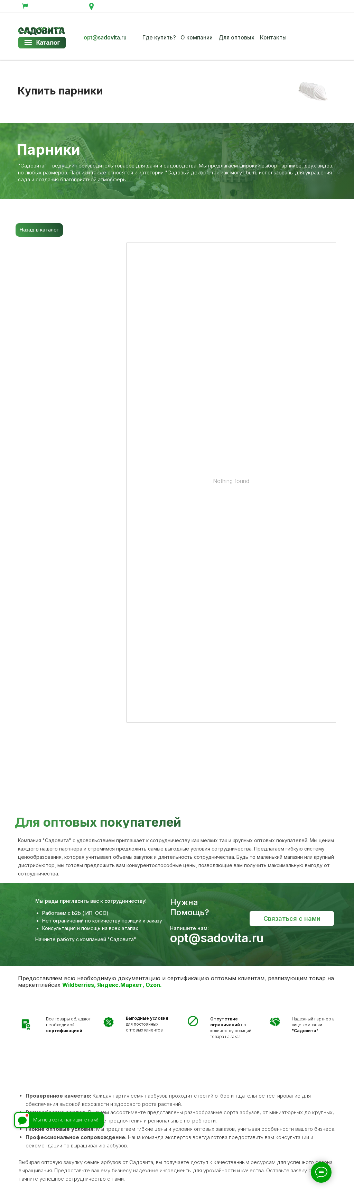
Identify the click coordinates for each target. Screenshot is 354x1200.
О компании (196, 37)
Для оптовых (236, 37)
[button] (292, 918)
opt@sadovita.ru (105, 37)
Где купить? (159, 37)
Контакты (273, 37)
